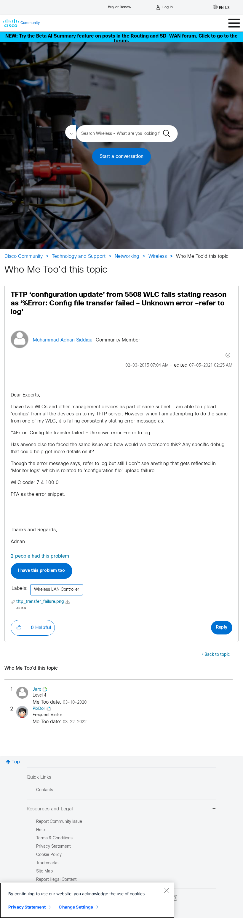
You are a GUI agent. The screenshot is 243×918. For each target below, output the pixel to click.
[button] (19, 627)
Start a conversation (121, 156)
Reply (221, 627)
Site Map (44, 871)
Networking (127, 256)
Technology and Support (78, 256)
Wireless (157, 256)
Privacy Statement (27, 906)
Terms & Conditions (54, 838)
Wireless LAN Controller (56, 590)
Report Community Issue (59, 822)
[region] (87, 900)
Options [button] (227, 355)
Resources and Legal (50, 809)
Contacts (44, 790)
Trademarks (47, 863)
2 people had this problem (40, 556)
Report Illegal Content (56, 880)
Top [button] (16, 762)
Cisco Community (23, 256)
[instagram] (174, 898)
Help (40, 830)
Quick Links (39, 777)
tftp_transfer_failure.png (40, 602)
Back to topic (217, 655)
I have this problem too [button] (41, 571)
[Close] (167, 890)
